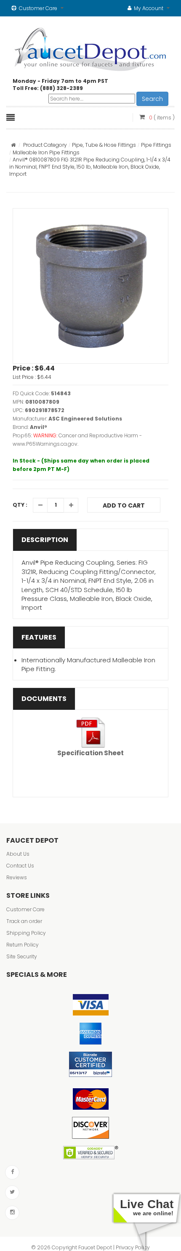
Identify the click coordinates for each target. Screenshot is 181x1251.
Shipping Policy (26, 932)
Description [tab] (44, 540)
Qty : (20, 504)
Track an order (24, 921)
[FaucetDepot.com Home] (90, 47)
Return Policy (22, 944)
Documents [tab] (44, 699)
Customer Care (25, 909)
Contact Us (20, 865)
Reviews (16, 877)
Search (152, 99)
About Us (17, 853)
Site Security (21, 956)
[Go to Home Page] (13, 145)
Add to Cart (124, 505)
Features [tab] (38, 637)
